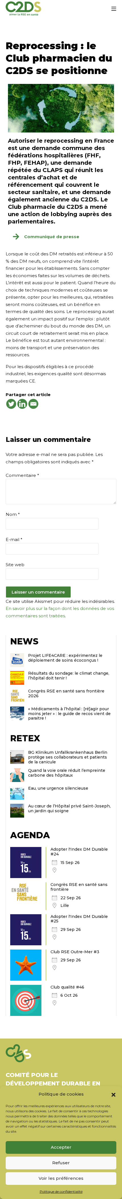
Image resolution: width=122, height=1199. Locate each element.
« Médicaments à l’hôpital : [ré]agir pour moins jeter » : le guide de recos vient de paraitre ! (69, 713)
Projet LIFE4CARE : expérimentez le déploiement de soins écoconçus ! (65, 658)
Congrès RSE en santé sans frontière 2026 (66, 693)
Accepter (61, 1147)
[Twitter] (11, 404)
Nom (13, 514)
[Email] (33, 404)
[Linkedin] (22, 404)
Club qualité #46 (67, 987)
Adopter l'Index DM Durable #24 (79, 852)
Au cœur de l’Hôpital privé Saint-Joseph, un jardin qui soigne (69, 808)
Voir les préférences (61, 1178)
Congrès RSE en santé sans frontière (79, 887)
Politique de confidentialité (61, 1191)
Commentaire (22, 475)
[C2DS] (23, 8)
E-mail (14, 539)
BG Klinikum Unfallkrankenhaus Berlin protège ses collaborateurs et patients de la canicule (67, 757)
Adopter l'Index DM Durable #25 (79, 919)
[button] (113, 1094)
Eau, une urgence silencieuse (58, 788)
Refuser (61, 1162)
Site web (15, 564)
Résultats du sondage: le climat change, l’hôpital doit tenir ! (68, 676)
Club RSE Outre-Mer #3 (75, 951)
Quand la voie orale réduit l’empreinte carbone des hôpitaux (66, 773)
